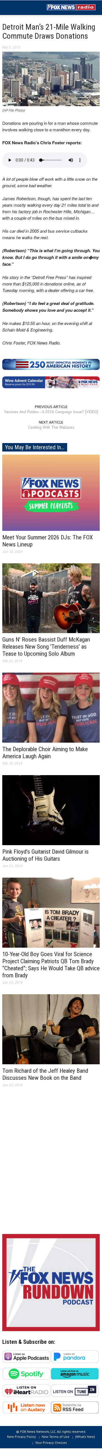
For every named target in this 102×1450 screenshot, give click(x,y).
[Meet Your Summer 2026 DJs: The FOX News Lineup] (51, 492)
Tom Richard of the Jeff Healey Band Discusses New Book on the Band (45, 1074)
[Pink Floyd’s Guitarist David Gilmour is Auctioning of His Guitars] (51, 809)
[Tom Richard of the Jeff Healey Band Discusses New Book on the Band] (51, 1029)
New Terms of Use (55, 1436)
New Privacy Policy (21, 1436)
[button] (21, 8)
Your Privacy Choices (51, 1442)
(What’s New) (85, 1436)
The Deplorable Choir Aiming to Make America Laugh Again (45, 753)
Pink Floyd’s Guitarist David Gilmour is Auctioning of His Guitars (45, 855)
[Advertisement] (51, 1165)
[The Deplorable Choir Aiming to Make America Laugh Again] (51, 707)
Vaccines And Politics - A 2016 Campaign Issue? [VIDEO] (51, 411)
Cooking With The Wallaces (51, 427)
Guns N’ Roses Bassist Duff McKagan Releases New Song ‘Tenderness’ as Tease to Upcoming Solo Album (46, 646)
